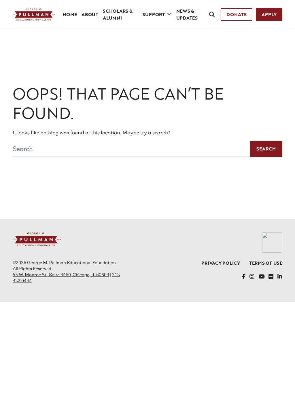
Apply (269, 14)
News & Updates (187, 14)
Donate (236, 14)
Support (154, 14)
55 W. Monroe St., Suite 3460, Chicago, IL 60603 (61, 274)
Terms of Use (265, 263)
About (90, 14)
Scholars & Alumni (118, 14)
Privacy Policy (220, 263)
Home (70, 14)
